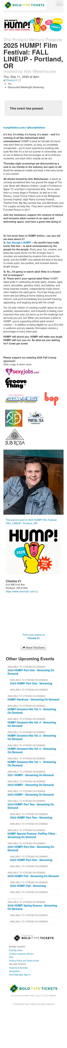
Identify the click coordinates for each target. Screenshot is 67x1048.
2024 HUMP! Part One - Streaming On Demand (31, 672)
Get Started (14, 971)
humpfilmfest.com (14, 127)
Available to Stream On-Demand (26, 666)
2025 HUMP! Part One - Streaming (31, 860)
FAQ (11, 957)
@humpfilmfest (36, 127)
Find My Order (15, 950)
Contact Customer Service (21, 953)
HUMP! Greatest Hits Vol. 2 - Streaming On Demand (32, 750)
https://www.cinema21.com (20, 591)
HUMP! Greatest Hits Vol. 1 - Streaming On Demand (32, 763)
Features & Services (18, 967)
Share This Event (34, 647)
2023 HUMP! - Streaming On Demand (31, 794)
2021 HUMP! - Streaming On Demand (31, 775)
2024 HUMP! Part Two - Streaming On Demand (31, 806)
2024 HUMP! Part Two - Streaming (31, 817)
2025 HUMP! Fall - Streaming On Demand (33, 876)
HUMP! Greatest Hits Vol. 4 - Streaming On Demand (32, 724)
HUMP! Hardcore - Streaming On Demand (33, 699)
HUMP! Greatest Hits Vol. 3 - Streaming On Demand (32, 737)
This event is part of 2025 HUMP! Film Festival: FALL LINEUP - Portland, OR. (31, 521)
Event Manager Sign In (19, 974)
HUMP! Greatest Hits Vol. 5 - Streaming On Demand (32, 711)
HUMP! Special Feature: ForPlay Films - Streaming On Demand (32, 835)
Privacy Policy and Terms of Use (24, 960)
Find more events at (33, 636)
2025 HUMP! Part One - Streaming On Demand (31, 848)
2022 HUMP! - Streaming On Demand (31, 785)
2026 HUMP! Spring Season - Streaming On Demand (32, 907)
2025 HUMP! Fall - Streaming (28, 886)
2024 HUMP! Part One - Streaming (31, 683)
